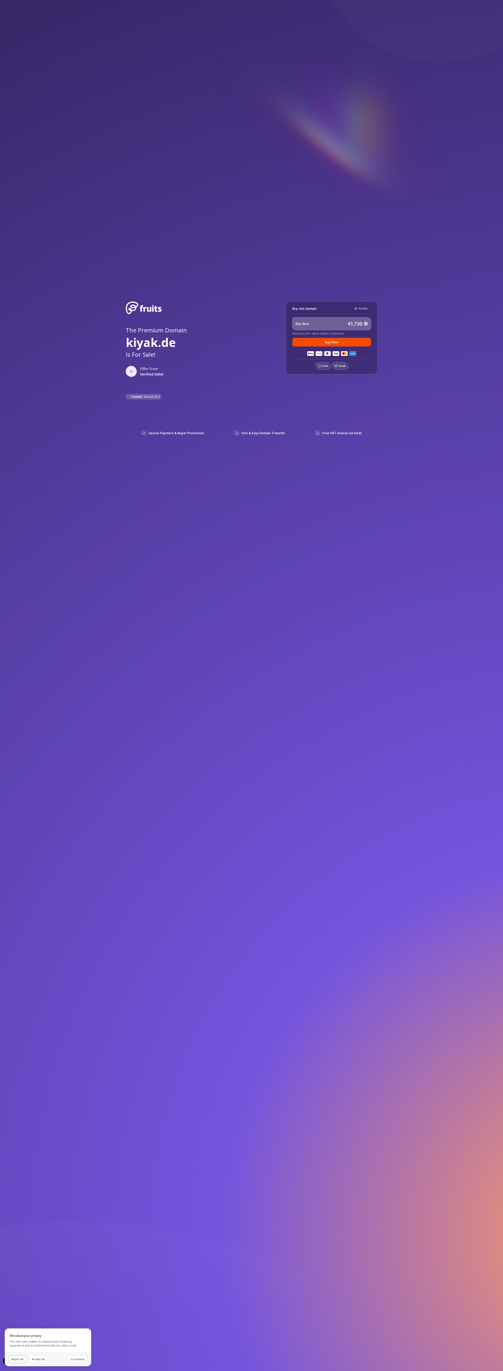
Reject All (17, 1359)
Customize (77, 1359)
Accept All (38, 1359)
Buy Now (331, 342)
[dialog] (48, 1347)
